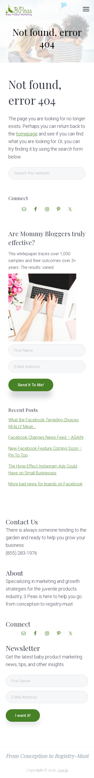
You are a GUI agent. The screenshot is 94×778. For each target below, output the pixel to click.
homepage (27, 134)
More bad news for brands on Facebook (45, 483)
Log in (63, 770)
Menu (86, 9)
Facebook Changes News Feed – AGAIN (45, 437)
